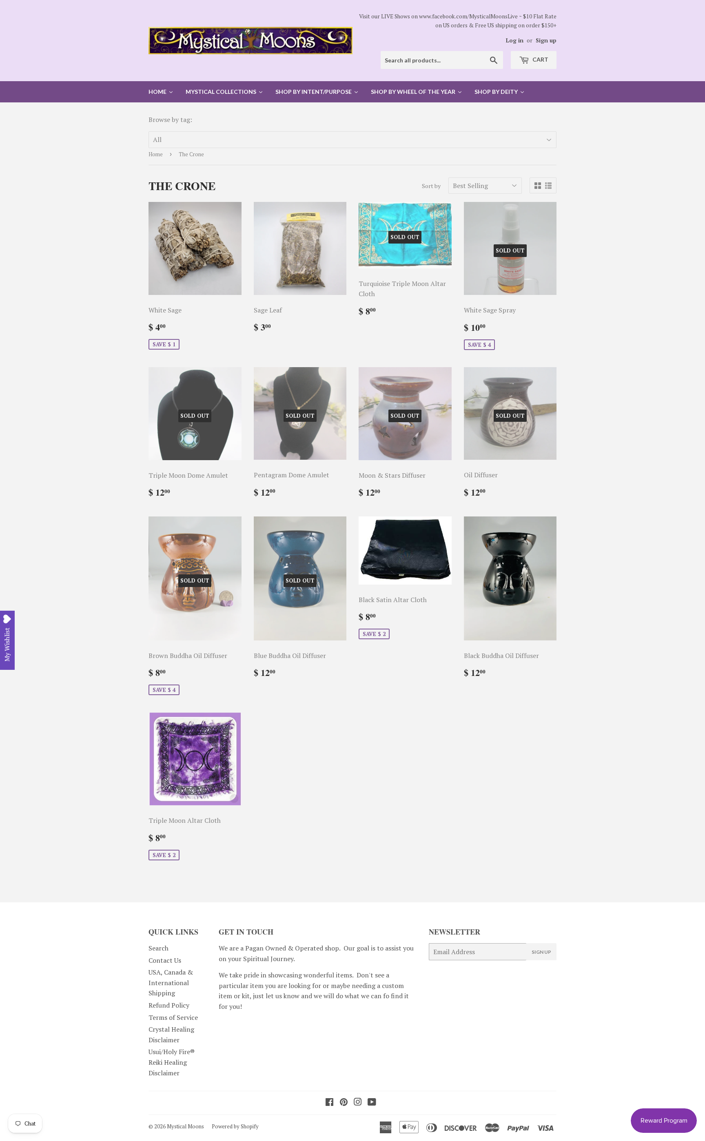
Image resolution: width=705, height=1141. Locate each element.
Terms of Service (173, 1017)
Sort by (431, 186)
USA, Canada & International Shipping (171, 982)
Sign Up (541, 952)
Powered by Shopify (235, 1126)
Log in (514, 40)
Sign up (546, 40)
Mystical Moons (185, 1126)
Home (156, 154)
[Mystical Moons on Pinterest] (343, 1102)
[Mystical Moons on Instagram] (358, 1102)
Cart (539, 59)
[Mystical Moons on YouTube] (372, 1102)
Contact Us (165, 960)
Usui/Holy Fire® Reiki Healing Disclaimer (172, 1062)
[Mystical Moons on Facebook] (329, 1102)
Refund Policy (169, 1005)
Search (158, 948)
